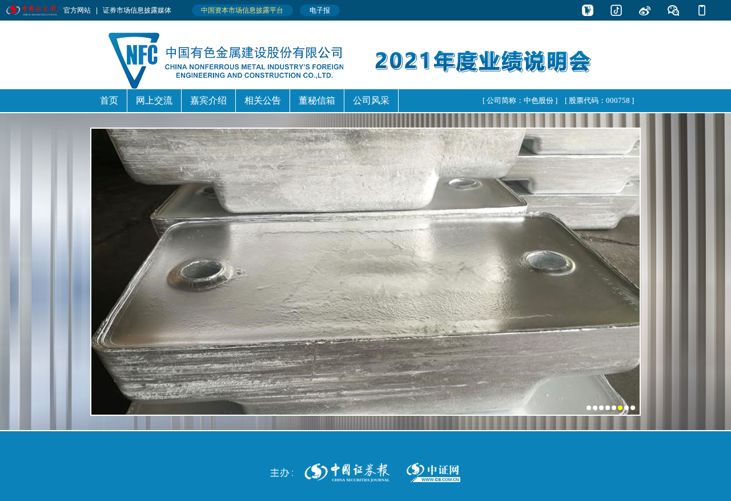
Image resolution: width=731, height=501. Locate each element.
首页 (109, 100)
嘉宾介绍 (208, 100)
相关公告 (262, 100)
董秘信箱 (317, 100)
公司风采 (371, 100)
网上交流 (154, 100)
